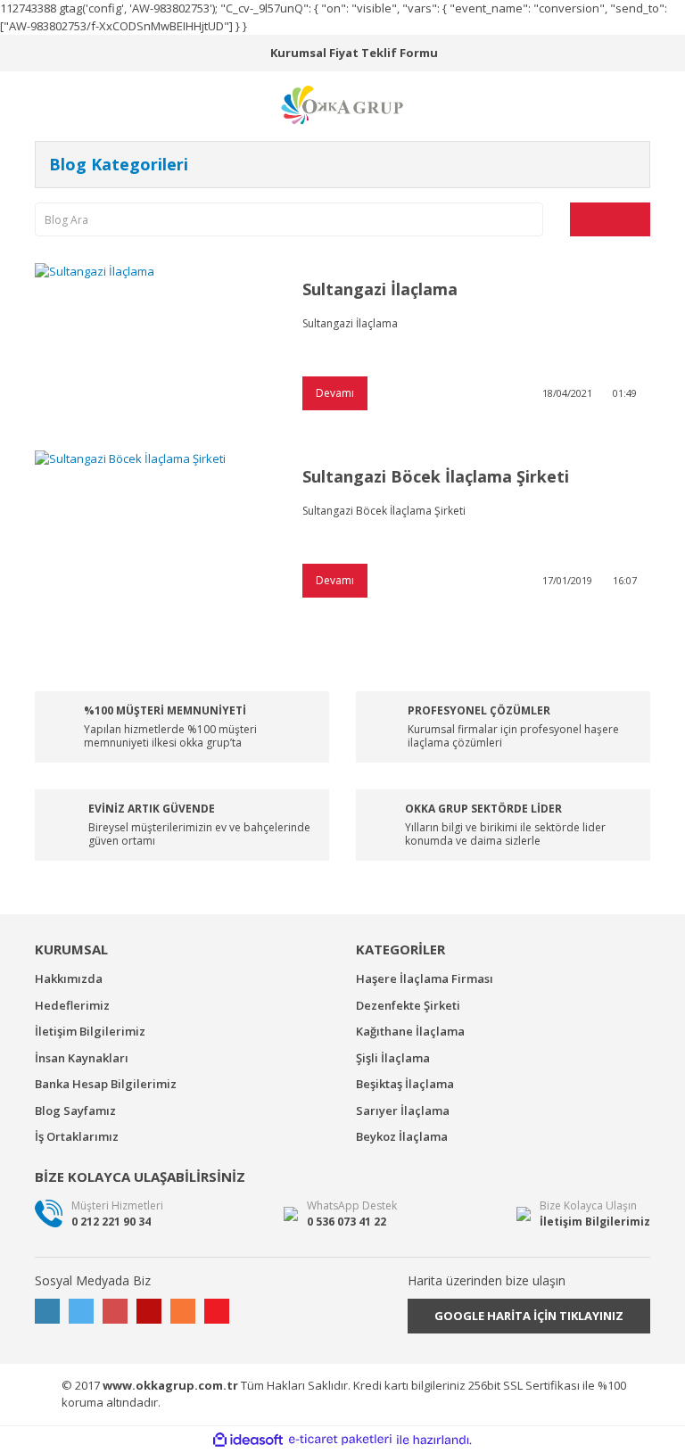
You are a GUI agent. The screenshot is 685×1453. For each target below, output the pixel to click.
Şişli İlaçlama (393, 1058)
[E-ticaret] (340, 1440)
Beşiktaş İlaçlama (405, 1084)
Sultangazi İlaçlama (380, 289)
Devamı (335, 392)
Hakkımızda (69, 978)
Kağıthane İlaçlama (410, 1031)
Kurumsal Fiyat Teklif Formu (354, 53)
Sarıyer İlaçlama (403, 1110)
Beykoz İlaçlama (402, 1136)
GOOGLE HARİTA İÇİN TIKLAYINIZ (528, 1316)
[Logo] (342, 103)
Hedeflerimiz (72, 1005)
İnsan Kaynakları (81, 1058)
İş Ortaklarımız (77, 1136)
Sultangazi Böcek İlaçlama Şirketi (435, 476)
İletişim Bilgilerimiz (90, 1031)
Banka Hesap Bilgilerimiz (106, 1084)
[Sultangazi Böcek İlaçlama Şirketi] (155, 530)
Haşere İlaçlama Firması (424, 978)
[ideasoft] (248, 1440)
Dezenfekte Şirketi (408, 1005)
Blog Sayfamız (75, 1110)
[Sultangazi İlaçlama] (155, 343)
